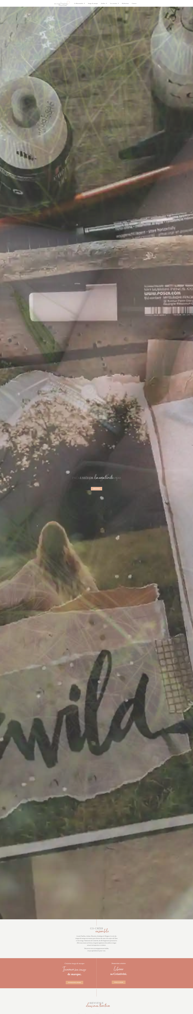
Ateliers (103, 3)
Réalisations (125, 3)
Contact (134, 3)
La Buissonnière (78, 3)
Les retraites (113, 3)
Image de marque (93, 3)
